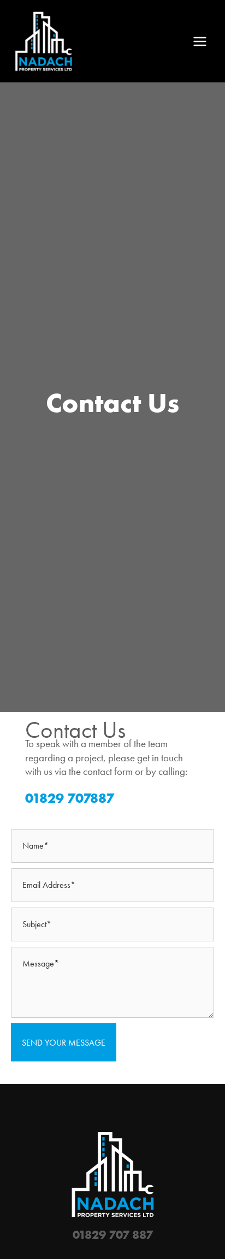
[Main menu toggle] (200, 41)
